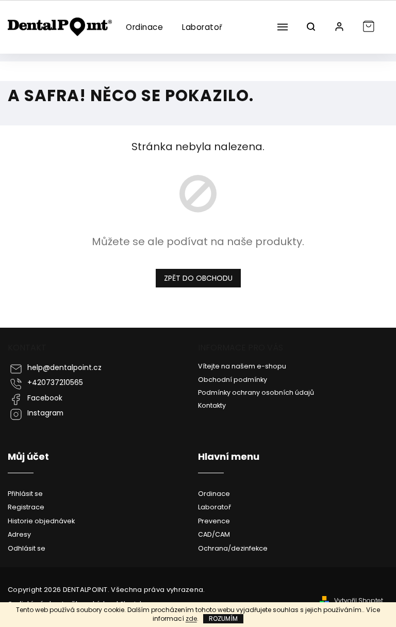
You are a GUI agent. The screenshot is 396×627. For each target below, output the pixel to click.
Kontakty (212, 405)
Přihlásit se (25, 493)
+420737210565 (55, 383)
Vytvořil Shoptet (358, 601)
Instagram (45, 413)
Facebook (44, 398)
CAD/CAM (214, 534)
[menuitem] (144, 27)
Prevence (214, 521)
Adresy (19, 534)
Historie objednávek (41, 521)
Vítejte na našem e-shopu (242, 366)
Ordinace (214, 493)
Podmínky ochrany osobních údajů (256, 392)
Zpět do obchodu (198, 278)
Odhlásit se (26, 548)
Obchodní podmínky (232, 379)
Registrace (26, 507)
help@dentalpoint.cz (64, 368)
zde (191, 618)
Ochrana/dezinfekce (233, 548)
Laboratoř (214, 507)
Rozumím (223, 618)
